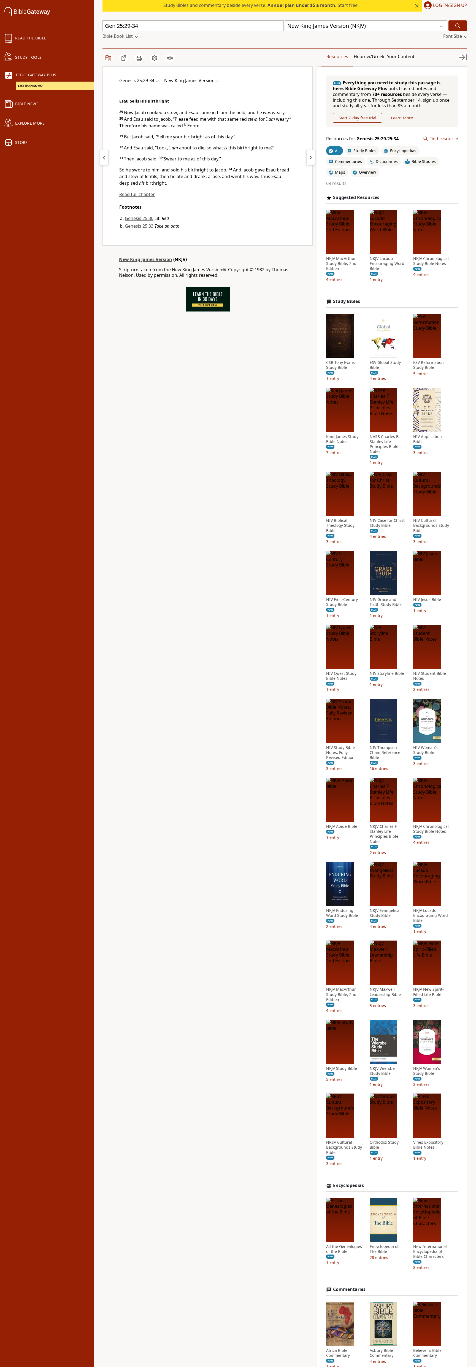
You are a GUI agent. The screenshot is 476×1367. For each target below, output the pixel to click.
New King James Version (145, 259)
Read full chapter (137, 194)
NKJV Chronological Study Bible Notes (431, 261)
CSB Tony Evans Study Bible (340, 365)
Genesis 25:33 (139, 226)
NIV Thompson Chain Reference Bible (385, 752)
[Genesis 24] (104, 157)
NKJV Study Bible (341, 1068)
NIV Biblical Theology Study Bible (340, 525)
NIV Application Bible (427, 439)
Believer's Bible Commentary (427, 1353)
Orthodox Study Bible (384, 1145)
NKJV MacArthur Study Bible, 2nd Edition (341, 263)
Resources (337, 56)
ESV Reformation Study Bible (428, 365)
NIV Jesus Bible (427, 599)
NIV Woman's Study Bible (425, 750)
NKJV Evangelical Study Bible (385, 913)
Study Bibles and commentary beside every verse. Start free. (261, 5)
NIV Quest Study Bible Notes (341, 676)
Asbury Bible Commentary (381, 1353)
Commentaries (349, 1289)
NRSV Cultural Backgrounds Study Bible (344, 1147)
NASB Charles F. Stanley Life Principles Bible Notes (384, 444)
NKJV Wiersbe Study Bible (382, 1071)
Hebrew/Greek (369, 56)
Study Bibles (346, 301)
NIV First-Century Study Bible (342, 602)
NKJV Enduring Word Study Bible (342, 913)
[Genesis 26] (310, 157)
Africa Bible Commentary (338, 1353)
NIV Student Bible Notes (429, 676)
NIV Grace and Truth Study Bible (386, 602)
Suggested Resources (356, 197)
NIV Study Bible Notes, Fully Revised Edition (340, 752)
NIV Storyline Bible (387, 673)
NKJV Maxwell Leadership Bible (385, 992)
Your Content (401, 56)
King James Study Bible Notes (342, 439)
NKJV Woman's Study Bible (426, 1071)
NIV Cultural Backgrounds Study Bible (431, 525)
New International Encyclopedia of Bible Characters (430, 1251)
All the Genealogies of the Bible (344, 1249)
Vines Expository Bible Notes (428, 1145)
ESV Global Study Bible (385, 365)
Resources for (362, 139)
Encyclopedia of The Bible (384, 1249)
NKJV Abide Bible (341, 826)
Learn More (402, 117)
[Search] (457, 25)
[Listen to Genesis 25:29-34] (170, 58)
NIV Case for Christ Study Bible (387, 523)
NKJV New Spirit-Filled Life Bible (428, 992)
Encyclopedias (348, 1185)
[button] (444, 6)
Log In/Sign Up (450, 5)
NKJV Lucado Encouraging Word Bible (387, 263)
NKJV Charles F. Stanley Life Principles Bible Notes (384, 834)
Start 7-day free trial (357, 117)
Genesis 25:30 (139, 218)
